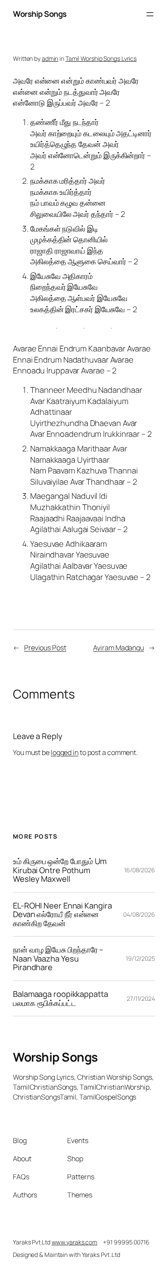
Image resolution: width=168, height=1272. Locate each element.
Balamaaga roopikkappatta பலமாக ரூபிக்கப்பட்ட (60, 998)
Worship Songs (40, 14)
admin (50, 58)
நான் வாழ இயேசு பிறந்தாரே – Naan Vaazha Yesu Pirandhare (58, 958)
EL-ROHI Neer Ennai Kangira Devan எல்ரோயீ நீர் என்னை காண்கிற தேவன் (62, 914)
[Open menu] (150, 14)
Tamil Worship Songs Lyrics (101, 58)
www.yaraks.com (75, 1242)
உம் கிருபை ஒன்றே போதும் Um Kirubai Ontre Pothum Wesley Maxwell (59, 870)
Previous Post (45, 647)
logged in (64, 752)
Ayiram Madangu (118, 647)
